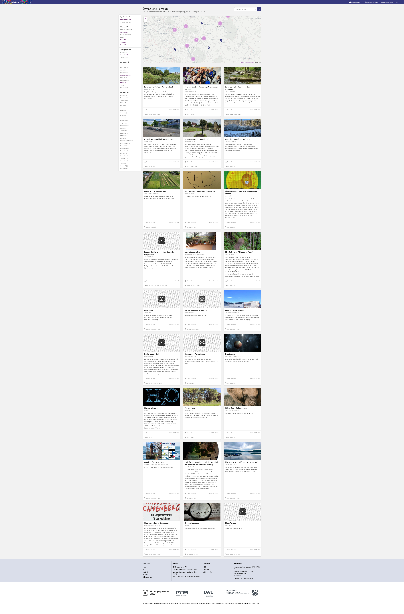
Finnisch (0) (123, 118)
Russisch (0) (123, 153)
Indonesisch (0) (124, 125)
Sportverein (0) (124, 87)
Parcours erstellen (387, 2)
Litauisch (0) (123, 135)
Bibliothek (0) (124, 67)
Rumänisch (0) (124, 151)
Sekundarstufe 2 (124, 57)
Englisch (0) (123, 110)
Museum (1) (123, 77)
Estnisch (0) (123, 115)
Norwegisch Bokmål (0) (126, 140)
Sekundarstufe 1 (124, 55)
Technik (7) (123, 42)
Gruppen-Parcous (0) (125, 22)
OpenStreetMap (250, 62)
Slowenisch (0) (124, 158)
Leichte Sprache (356, 2)
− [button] (145, 21)
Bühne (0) (123, 70)
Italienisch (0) (124, 128)
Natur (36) (123, 39)
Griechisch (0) (124, 108)
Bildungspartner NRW (180, 567)
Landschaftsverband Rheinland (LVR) (185, 569)
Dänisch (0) (123, 103)
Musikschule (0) (124, 80)
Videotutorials (147, 577)
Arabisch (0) (123, 95)
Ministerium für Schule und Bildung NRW (186, 576)
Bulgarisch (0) (124, 98)
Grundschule (123, 52)
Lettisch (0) (123, 138)
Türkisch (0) (123, 163)
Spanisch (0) (123, 113)
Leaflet (242, 62)
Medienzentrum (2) (125, 75)
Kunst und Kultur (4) (125, 34)
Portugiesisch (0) (124, 148)
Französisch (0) (124, 120)
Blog (144, 567)
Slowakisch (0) (124, 156)
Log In (398, 2)
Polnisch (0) (123, 146)
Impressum (237, 576)
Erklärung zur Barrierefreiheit (243, 578)
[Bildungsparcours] (17, 2)
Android (206, 569)
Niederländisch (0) (125, 143)
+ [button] (145, 18)
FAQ (144, 569)
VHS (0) (122, 85)
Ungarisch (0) (123, 123)
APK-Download (208, 572)
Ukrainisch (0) (124, 166)
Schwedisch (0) (124, 161)
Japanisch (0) (124, 130)
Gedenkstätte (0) (124, 72)
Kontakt (145, 572)
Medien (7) (123, 37)
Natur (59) (123, 82)
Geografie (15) (124, 32)
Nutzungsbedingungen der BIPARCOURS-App (247, 568)
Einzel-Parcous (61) (125, 19)
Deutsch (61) (123, 105)
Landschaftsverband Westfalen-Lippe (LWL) (185, 573)
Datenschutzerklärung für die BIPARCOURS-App (243, 572)
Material (145, 575)
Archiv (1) (122, 65)
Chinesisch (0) (124, 168)
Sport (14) (123, 45)
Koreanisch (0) (124, 133)
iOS (204, 567)
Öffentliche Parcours (371, 2)
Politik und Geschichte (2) (127, 29)
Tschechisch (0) (124, 100)
